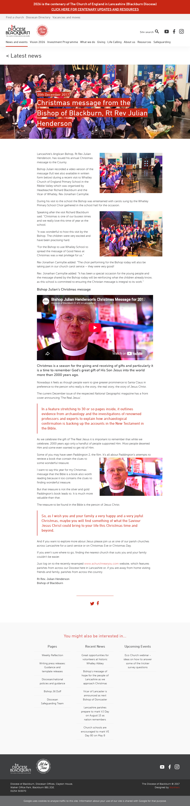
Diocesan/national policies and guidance (52, 681)
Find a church (15, 17)
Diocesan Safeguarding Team (52, 701)
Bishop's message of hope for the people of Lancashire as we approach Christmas (95, 677)
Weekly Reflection (52, 655)
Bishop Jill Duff (52, 691)
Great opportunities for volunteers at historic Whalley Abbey (95, 659)
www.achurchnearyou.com (101, 563)
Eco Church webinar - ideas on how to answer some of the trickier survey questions (138, 661)
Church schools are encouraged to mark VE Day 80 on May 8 (95, 731)
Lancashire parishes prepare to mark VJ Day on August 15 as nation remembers (95, 713)
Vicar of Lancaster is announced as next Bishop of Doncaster (95, 695)
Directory (38, 17)
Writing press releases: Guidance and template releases (52, 667)
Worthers (174, 787)
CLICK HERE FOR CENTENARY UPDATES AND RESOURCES (95, 9)
